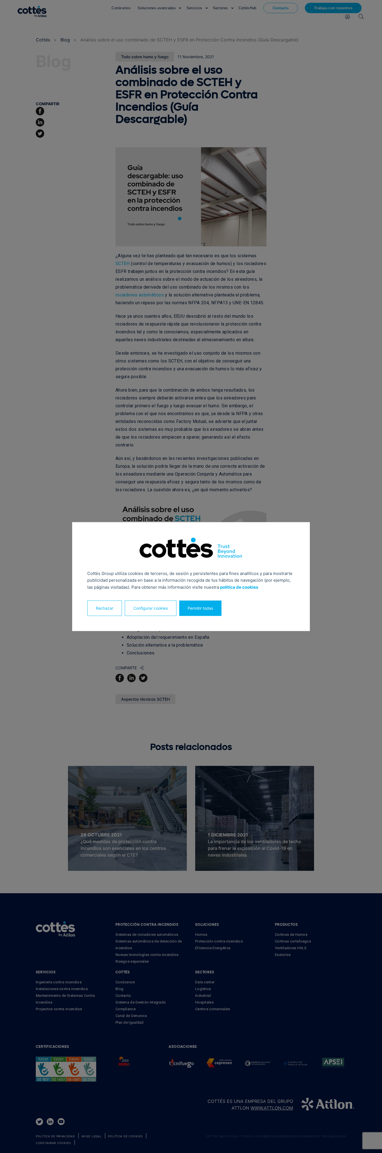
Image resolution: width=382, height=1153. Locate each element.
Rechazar (104, 608)
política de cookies (239, 587)
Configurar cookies (150, 608)
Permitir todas (200, 608)
